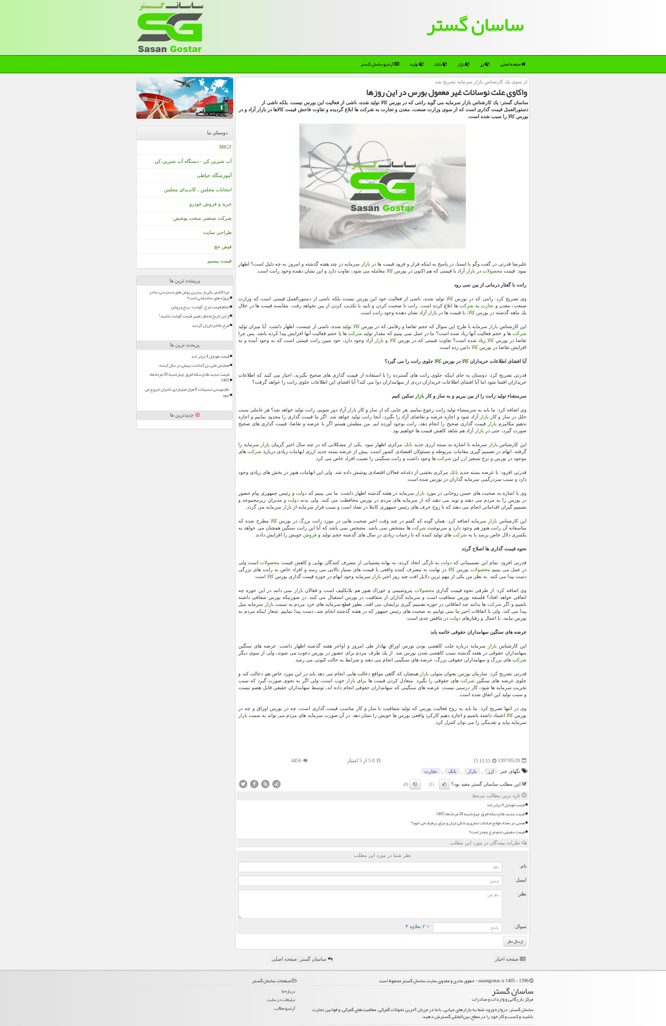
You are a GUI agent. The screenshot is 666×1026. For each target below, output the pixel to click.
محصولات (492, 271)
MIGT (225, 147)
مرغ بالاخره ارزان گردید (210, 326)
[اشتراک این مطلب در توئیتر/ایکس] (243, 783)
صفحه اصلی (510, 64)
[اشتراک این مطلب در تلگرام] (276, 783)
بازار (461, 64)
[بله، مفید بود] (444, 784)
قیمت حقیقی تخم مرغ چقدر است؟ (497, 832)
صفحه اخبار (507, 959)
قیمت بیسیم (219, 261)
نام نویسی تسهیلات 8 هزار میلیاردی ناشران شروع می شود (187, 392)
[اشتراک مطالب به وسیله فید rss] (265, 783)
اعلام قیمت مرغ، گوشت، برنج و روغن (200, 307)
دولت (301, 493)
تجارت (487, 305)
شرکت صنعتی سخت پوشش (202, 218)
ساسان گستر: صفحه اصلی (300, 959)
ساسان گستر (475, 24)
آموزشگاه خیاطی (214, 175)
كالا (389, 271)
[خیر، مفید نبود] (415, 784)
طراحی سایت (217, 232)
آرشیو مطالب (284, 1008)
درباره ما (288, 991)
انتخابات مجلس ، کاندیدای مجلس (198, 189)
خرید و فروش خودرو (210, 204)
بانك (438, 64)
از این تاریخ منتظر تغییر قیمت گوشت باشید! (194, 316)
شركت (466, 305)
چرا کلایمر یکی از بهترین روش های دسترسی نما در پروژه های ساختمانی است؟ (189, 295)
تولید (414, 64)
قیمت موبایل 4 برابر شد (506, 805)
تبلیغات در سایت (281, 1000)
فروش (310, 534)
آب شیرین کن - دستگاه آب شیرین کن (193, 161)
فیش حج (223, 246)
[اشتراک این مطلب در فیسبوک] (254, 783)
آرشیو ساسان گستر (377, 64)
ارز (482, 64)
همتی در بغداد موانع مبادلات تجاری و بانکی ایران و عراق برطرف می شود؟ (468, 823)
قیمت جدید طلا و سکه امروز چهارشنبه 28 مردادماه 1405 (480, 814)
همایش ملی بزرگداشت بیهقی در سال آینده (194, 365)
